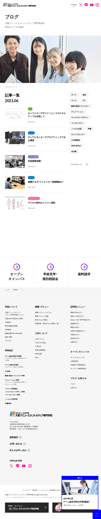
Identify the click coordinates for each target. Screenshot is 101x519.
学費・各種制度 (40, 350)
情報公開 (34, 490)
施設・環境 (8, 337)
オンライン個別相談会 (78, 368)
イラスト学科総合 (11, 388)
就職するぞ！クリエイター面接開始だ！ (46, 181)
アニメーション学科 (12, 380)
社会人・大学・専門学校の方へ (80, 320)
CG (30, 109)
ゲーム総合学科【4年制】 (13, 356)
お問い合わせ (16, 443)
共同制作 (8, 329)
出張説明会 (74, 361)
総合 (84, 94)
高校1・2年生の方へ (77, 316)
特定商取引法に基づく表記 (57, 490)
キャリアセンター (78, 134)
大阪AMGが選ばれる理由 (14, 318)
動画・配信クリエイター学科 (15, 375)
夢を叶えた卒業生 (41, 320)
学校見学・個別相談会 (77, 365)
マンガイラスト (77, 123)
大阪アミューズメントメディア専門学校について (14, 313)
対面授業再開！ (35, 160)
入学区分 (38, 346)
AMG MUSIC (76, 145)
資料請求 (14, 437)
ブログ (72, 384)
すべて (73, 94)
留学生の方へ (75, 338)
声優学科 (8, 403)
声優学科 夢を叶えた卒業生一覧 (47, 323)
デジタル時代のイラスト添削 (41, 202)
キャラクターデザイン (79, 117)
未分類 (73, 151)
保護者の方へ (75, 323)
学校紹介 (8, 322)
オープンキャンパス (77, 357)
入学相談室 (75, 140)
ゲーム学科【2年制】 (12, 365)
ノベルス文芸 (33, 157)
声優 (89, 128)
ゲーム (31, 133)
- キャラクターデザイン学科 (15, 391)
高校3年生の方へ (76, 312)
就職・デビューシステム (43, 312)
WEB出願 (38, 353)
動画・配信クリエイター (80, 106)
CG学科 (7, 371)
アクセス (8, 340)
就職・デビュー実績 (41, 316)
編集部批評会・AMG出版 (13, 333)
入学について (39, 339)
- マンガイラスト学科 (12, 394)
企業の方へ (74, 342)
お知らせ (73, 387)
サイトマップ (27, 490)
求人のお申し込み (18, 450)
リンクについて (43, 490)
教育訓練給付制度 (11, 326)
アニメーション (34, 198)
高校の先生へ (75, 327)
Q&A (37, 357)
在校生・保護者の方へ (77, 331)
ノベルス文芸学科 (11, 399)
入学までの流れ (40, 342)
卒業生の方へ (75, 334)
